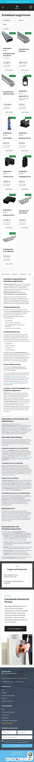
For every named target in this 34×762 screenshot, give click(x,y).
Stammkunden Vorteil (8, 695)
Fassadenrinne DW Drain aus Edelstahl (12, 540)
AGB (3, 709)
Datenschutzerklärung (23, 742)
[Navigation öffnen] (3, 7)
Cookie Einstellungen (8, 712)
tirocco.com (6, 671)
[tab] (14, 274)
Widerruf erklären (7, 723)
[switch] (30, 759)
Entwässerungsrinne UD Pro (17, 376)
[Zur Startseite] (17, 7)
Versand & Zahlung (7, 701)
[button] (9, 49)
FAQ (3, 690)
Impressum (5, 718)
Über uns (4, 698)
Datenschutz (5, 715)
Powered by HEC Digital (17, 754)
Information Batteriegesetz (10, 720)
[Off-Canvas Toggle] (31, 7)
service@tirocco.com (10, 673)
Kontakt (4, 693)
